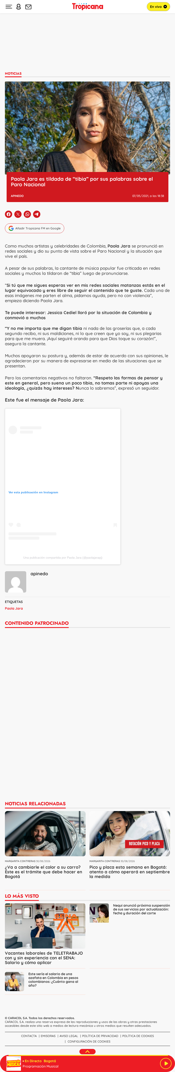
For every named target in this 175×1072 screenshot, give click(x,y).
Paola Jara (14, 608)
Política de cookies (138, 1036)
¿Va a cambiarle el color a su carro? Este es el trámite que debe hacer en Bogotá (43, 871)
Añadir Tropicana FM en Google (38, 228)
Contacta (29, 1036)
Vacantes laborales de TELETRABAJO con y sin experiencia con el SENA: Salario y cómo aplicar (44, 957)
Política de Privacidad (100, 1036)
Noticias (13, 73)
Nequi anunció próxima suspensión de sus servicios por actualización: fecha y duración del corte (141, 909)
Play (166, 1063)
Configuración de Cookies (89, 1041)
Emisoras (48, 1036)
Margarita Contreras (20, 861)
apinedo (17, 196)
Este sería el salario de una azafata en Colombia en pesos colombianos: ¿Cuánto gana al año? (53, 979)
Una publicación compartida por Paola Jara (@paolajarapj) (62, 557)
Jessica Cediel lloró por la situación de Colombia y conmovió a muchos (78, 315)
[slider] (88, 1055)
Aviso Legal (69, 1036)
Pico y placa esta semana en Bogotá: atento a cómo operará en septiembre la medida (129, 871)
